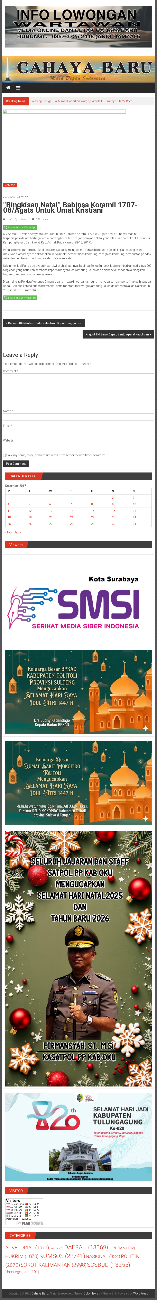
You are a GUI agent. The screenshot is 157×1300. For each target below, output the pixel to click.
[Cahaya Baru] (8, 88)
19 (30, 519)
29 (92, 526)
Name (8, 413)
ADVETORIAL (27, 1250)
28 (71, 526)
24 (134, 519)
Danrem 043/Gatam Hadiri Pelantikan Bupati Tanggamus (45, 325)
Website (8, 442)
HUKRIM (22, 1258)
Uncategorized (22, 1274)
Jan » (17, 534)
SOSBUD (108, 1267)
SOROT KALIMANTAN (53, 1267)
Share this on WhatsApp (22, 229)
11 (9, 513)
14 (71, 513)
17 (134, 513)
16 (113, 513)
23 (113, 519)
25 (9, 526)
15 (92, 513)
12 (30, 513)
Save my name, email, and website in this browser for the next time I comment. (56, 457)
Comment (10, 373)
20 (51, 519)
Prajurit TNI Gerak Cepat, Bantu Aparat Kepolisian (117, 336)
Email (7, 428)
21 (71, 519)
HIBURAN (122, 1250)
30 (113, 526)
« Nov (8, 534)
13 (51, 513)
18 (9, 519)
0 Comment (42, 221)
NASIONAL (103, 1258)
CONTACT (57, 1250)
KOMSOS (10, 187)
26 (30, 526)
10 (134, 506)
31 (134, 526)
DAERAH (86, 1249)
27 (51, 526)
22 (92, 519)
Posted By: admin (16, 221)
